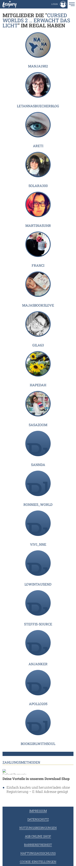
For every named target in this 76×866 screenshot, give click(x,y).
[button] (59, 4)
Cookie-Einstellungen (38, 862)
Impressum (38, 811)
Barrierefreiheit (38, 845)
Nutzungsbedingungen (38, 828)
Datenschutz (38, 819)
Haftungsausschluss (38, 853)
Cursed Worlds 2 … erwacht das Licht (36, 20)
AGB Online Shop (38, 836)
